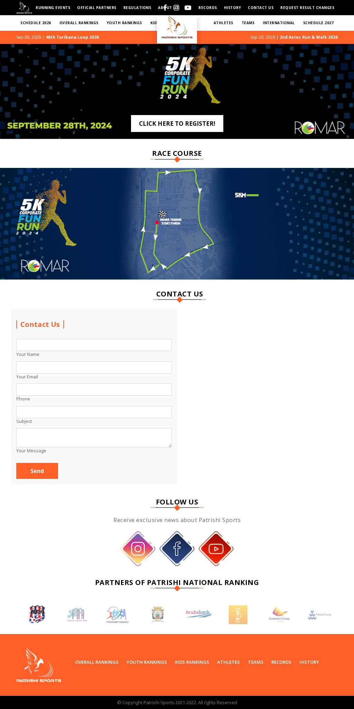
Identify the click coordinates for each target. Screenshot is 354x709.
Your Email (27, 377)
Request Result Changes (307, 7)
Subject (24, 421)
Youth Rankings (147, 662)
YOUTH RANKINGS (124, 22)
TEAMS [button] (248, 22)
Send (37, 471)
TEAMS (255, 662)
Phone (23, 399)
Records (207, 7)
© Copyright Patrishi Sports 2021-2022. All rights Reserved (177, 702)
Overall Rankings (97, 662)
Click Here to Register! (177, 123)
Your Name (27, 354)
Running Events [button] (53, 7)
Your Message (31, 450)
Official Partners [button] (97, 7)
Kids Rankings (192, 662)
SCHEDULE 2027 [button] (318, 22)
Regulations (137, 7)
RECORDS (281, 662)
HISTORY (232, 7)
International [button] (279, 22)
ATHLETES (223, 22)
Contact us (260, 7)
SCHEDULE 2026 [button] (35, 22)
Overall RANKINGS (79, 22)
